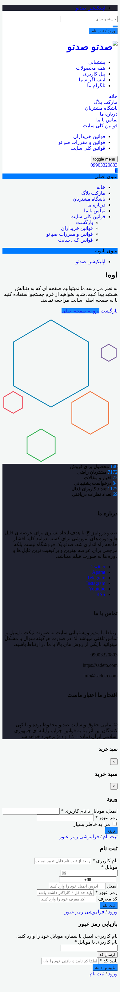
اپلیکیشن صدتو (90, 7)
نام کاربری (105, 860)
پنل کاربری (94, 73)
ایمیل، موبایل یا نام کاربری (89, 811)
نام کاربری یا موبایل (96, 942)
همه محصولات (90, 68)
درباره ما (109, 113)
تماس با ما (107, 119)
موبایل (109, 867)
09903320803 (104, 165)
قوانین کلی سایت (100, 125)
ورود (113, 911)
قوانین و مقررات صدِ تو (81, 142)
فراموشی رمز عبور (79, 836)
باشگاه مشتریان (101, 108)
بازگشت (84, 222)
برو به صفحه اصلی (80, 310)
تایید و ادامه (105, 967)
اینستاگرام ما (92, 79)
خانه (113, 96)
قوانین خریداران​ (89, 136)
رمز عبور (106, 817)
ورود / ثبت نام (103, 31)
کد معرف (108, 898)
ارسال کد (107, 954)
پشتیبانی (96, 62)
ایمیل (112, 885)
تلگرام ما (96, 85)
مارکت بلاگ (106, 102)
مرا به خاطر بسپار (92, 824)
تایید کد (109, 960)
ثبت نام (110, 836)
